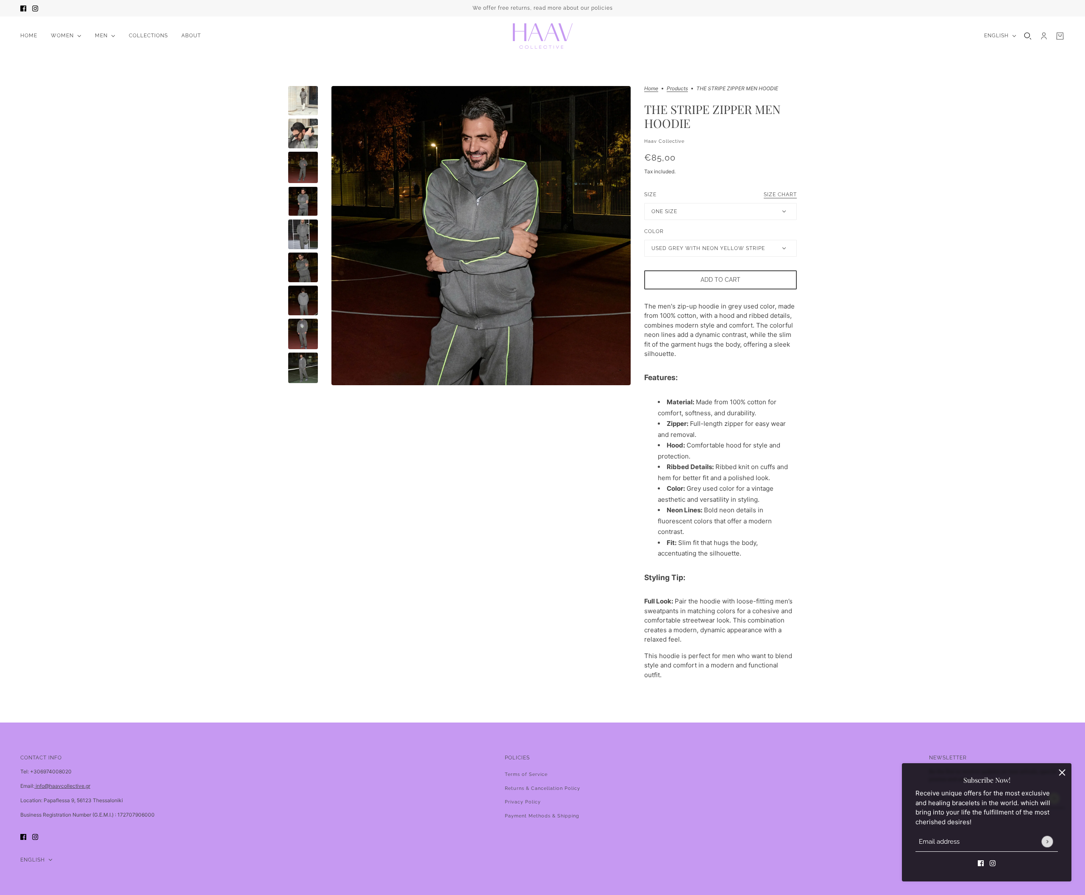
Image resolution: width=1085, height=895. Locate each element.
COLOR (654, 231)
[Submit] (1047, 841)
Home (651, 89)
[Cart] (1060, 36)
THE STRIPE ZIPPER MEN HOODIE (712, 116)
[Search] (1027, 36)
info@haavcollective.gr (62, 786)
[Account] (1044, 36)
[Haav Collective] (543, 36)
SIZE (720, 194)
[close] (1062, 772)
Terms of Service (526, 774)
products (677, 89)
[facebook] (23, 8)
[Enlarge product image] (481, 235)
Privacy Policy (523, 802)
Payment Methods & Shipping (542, 816)
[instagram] (35, 8)
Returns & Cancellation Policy (542, 788)
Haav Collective (664, 141)
